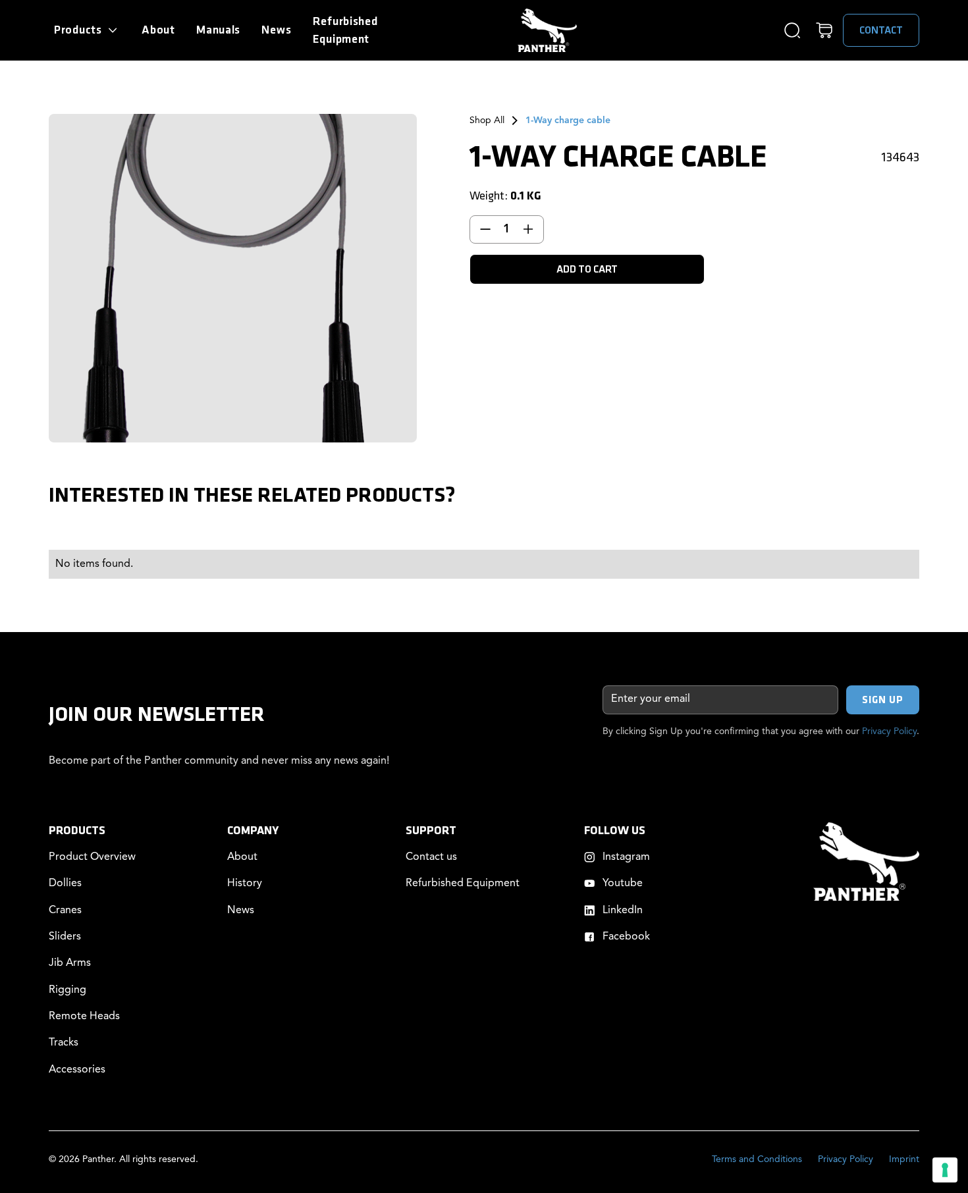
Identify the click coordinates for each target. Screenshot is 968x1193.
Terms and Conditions (757, 1159)
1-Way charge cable (567, 120)
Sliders (65, 937)
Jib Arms (70, 963)
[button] (87, 30)
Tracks (63, 1043)
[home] (547, 31)
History (244, 883)
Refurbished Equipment (463, 883)
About (158, 30)
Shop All (487, 120)
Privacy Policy (889, 731)
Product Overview (92, 857)
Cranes (65, 910)
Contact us (431, 857)
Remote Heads (84, 1016)
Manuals (218, 30)
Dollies (65, 883)
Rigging (67, 990)
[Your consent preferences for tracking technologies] (944, 1169)
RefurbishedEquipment (345, 30)
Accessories (77, 1070)
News (276, 30)
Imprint (904, 1159)
